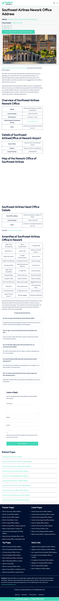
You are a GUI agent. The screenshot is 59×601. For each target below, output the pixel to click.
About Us (17, 594)
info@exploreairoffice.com (8, 584)
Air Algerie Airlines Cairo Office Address (42, 560)
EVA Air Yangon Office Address (10, 523)
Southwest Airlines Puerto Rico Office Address (17, 485)
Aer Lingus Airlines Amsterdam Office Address (44, 552)
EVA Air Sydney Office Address (39, 565)
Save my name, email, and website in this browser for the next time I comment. (21, 436)
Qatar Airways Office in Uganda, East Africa (43, 534)
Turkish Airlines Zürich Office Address (41, 511)
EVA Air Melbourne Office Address (40, 568)
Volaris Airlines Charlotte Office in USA (13, 536)
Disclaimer (24, 594)
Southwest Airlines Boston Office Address (15, 481)
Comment (9, 403)
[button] (54, 3)
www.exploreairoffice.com (26, 589)
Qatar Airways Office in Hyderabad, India (13, 539)
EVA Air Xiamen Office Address (10, 517)
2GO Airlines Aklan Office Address (11, 546)
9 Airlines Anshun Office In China (11, 552)
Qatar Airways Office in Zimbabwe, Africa (13, 569)
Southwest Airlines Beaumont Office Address (16, 495)
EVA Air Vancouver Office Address (11, 511)
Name (8, 417)
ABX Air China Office (8, 563)
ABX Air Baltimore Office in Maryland (12, 558)
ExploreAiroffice (6, 68)
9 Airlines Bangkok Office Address (11, 555)
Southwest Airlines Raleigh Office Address (15, 476)
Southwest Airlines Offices (19, 68)
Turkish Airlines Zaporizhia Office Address (42, 520)
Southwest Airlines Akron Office (12, 457)
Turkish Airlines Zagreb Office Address (41, 517)
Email (8, 425)
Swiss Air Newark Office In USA (39, 528)
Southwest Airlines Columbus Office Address (16, 500)
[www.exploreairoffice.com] (7, 3)
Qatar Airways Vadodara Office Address (42, 531)
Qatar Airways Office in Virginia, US (12, 528)
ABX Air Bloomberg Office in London (12, 561)
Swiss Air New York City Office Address (42, 525)
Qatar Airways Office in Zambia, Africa (13, 572)
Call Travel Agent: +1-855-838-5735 (29, 599)
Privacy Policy (33, 594)
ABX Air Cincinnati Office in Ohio (11, 566)
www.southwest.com (32, 121)
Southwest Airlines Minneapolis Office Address (17, 466)
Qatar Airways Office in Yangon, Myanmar (14, 525)
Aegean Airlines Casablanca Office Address (43, 546)
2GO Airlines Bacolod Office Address (12, 549)
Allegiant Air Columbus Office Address (41, 563)
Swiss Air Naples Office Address (40, 523)
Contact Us (41, 594)
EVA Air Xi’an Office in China (10, 520)
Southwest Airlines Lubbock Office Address (16, 490)
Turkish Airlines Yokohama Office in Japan (42, 514)
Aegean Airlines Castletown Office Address (43, 549)
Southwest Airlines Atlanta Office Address (15, 471)
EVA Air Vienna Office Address (10, 514)
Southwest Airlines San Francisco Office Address (17, 461)
